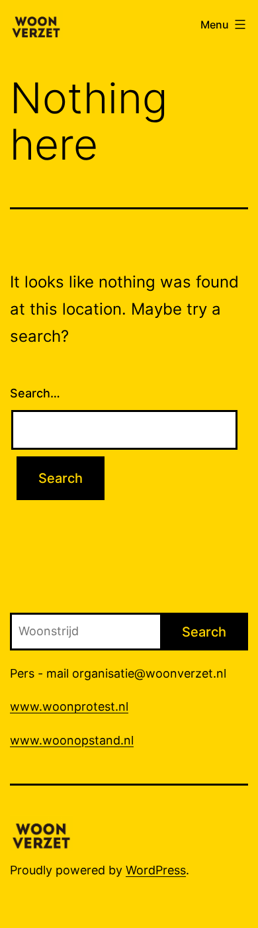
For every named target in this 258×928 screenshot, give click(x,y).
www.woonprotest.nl (69, 706)
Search (204, 632)
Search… (35, 393)
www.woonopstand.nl (72, 740)
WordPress (156, 870)
